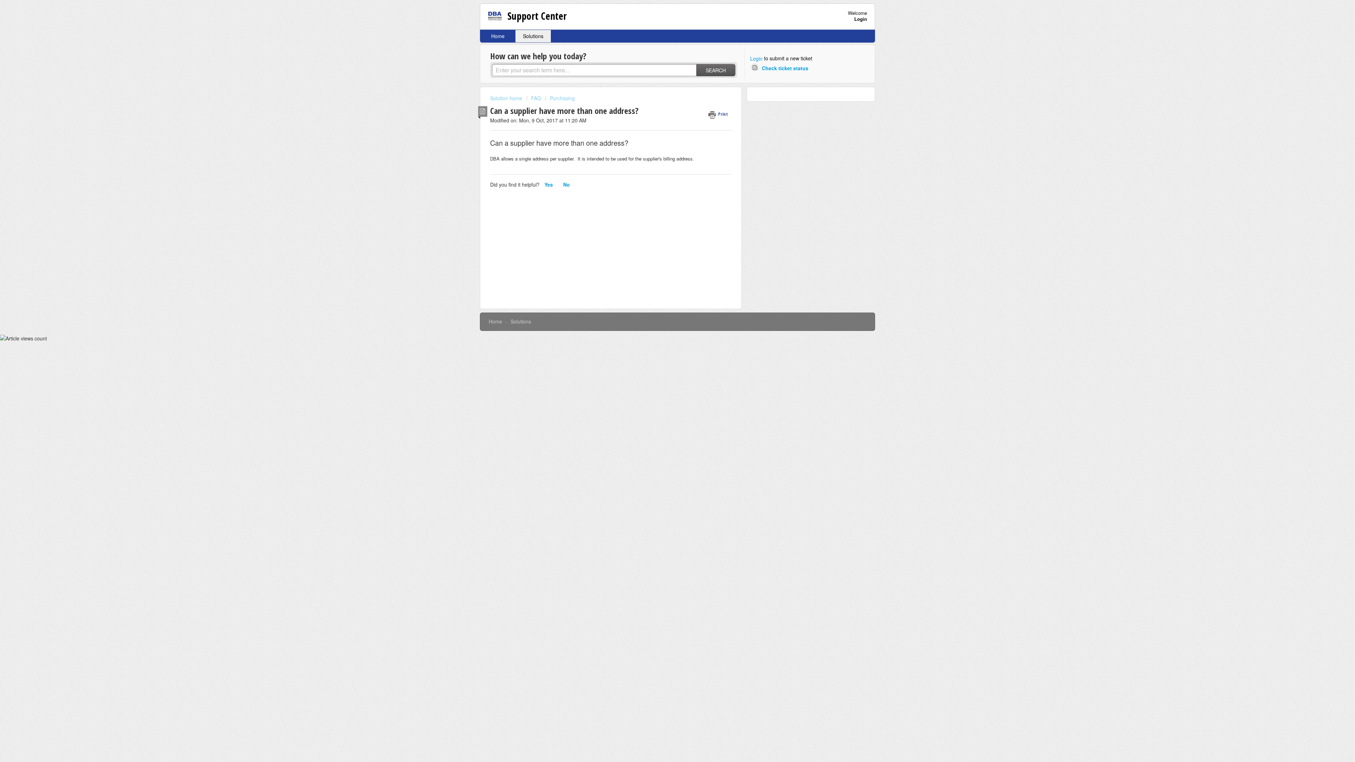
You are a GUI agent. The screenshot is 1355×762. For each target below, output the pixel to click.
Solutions (533, 36)
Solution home (507, 98)
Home (498, 36)
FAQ (536, 98)
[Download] (664, 295)
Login (756, 58)
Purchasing (562, 98)
